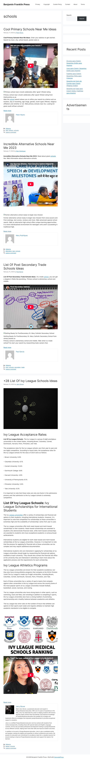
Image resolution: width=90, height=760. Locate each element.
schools (16, 130)
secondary (17, 367)
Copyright (47, 4)
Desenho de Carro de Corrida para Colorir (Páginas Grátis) (74, 83)
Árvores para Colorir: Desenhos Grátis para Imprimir (74, 63)
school (12, 99)
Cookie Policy (57, 4)
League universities (16, 515)
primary (11, 130)
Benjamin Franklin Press (17, 4)
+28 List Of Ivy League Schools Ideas (30, 381)
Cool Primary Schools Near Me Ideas (30, 29)
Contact (67, 4)
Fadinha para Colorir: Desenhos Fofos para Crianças (74, 76)
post (7, 367)
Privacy (37, 4)
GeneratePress (59, 757)
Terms (83, 4)
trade (22, 367)
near (7, 130)
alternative (9, 251)
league (7, 746)
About (75, 4)
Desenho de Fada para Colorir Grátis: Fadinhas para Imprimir (75, 91)
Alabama (8, 128)
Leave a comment (11, 132)
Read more (7, 111)
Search (69, 15)
